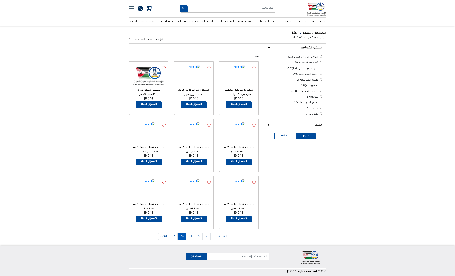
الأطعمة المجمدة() (306, 63)
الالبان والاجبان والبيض (294, 21)
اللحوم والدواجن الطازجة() (303, 91)
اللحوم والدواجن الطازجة (269, 21)
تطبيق (306, 135)
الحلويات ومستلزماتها (188, 21)
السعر (318, 125)
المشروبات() (309, 85)
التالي (163, 236)
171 (206, 236)
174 (182, 236)
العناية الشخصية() (305, 74)
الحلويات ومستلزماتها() (303, 68)
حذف (284, 135)
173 (190, 236)
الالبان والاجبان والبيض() (303, 57)
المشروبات (207, 21)
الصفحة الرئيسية (314, 33)
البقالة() (312, 97)
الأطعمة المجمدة (245, 21)
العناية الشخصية (165, 21)
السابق (222, 236)
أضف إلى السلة (239, 104)
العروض (133, 21)
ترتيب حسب (155, 39)
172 (198, 236)
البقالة (312, 21)
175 (173, 236)
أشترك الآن (196, 256)
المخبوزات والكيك (225, 21)
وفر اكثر (321, 21)
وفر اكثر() (312, 108)
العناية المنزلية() (307, 80)
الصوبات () (312, 114)
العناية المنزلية (147, 21)
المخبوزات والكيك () (306, 102)
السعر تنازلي (138, 39)
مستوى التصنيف (311, 47)
